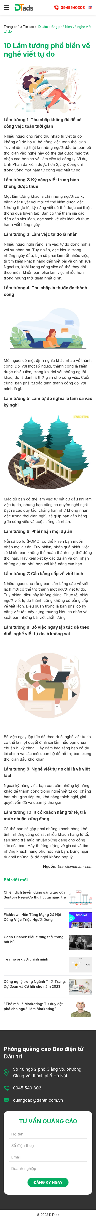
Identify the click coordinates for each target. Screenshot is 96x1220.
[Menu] (6, 7)
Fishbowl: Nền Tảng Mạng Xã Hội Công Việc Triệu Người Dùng (32, 917)
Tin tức (28, 27)
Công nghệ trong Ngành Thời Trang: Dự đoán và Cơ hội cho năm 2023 (35, 984)
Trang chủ (11, 27)
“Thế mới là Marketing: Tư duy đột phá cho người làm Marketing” (33, 1006)
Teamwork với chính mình (26, 959)
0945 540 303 (27, 1087)
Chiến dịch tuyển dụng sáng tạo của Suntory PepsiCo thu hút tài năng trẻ (35, 894)
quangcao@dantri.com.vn (38, 1100)
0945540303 (73, 7)
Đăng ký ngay (48, 1182)
